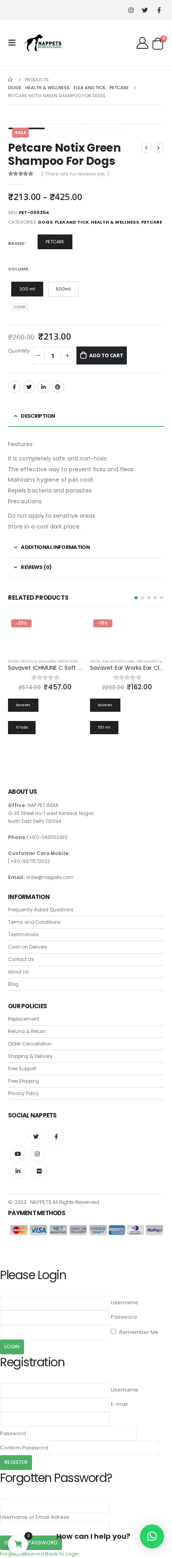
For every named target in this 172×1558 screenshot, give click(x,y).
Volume (18, 269)
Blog (13, 984)
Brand (16, 243)
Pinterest (58, 386)
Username (124, 1302)
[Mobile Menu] (14, 43)
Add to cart (106, 355)
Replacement (23, 1019)
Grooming (147, 661)
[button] (136, 597)
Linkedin (18, 1171)
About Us (18, 972)
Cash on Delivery (28, 947)
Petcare (151, 222)
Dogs (45, 222)
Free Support (22, 1068)
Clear (19, 306)
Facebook (14, 386)
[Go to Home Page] (11, 80)
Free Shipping (23, 1081)
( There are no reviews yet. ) (75, 173)
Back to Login (62, 1554)
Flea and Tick (72, 222)
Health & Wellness (115, 222)
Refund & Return (27, 1031)
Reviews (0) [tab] (36, 567)
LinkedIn (43, 386)
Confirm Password (24, 1448)
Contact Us (21, 959)
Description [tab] (38, 416)
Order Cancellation (30, 1044)
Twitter (28, 386)
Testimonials (23, 934)
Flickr (39, 1171)
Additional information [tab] (55, 547)
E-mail (119, 1404)
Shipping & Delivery (30, 1056)
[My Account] (142, 43)
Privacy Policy (23, 1093)
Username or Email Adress (34, 1517)
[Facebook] (159, 10)
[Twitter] (145, 10)
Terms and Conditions (34, 922)
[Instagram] (131, 10)
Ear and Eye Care (118, 661)
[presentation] (18, 124)
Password (124, 1317)
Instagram (37, 1154)
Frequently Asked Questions (41, 910)
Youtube (18, 1154)
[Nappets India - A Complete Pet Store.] (43, 43)
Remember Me (138, 1332)
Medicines (67, 661)
